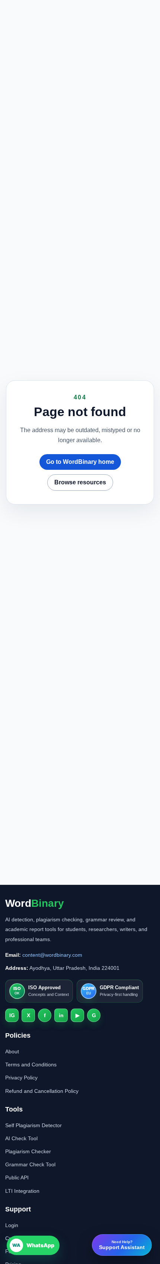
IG (12, 1015)
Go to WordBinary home (80, 462)
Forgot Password (25, 1251)
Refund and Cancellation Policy (42, 1091)
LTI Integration (22, 1191)
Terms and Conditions (31, 1065)
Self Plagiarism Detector (33, 1125)
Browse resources (80, 482)
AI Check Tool (21, 1138)
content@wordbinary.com (52, 955)
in (61, 1015)
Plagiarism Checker (28, 1151)
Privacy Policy (21, 1078)
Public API (17, 1177)
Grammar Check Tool (30, 1164)
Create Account (23, 1238)
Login (11, 1225)
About (12, 1051)
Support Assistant (122, 1245)
